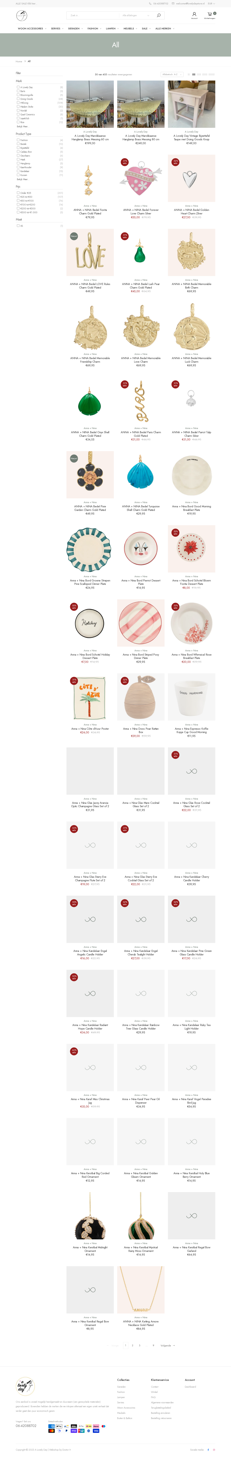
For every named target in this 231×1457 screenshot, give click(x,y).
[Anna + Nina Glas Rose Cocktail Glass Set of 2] (191, 771)
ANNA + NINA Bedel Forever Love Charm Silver (141, 211)
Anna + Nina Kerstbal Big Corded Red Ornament (90, 1175)
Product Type (23, 134)
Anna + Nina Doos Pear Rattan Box (141, 730)
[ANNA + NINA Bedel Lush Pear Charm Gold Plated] (141, 252)
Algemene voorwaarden (162, 1402)
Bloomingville (26, 95)
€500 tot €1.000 (28, 212)
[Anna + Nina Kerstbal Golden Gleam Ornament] (141, 1141)
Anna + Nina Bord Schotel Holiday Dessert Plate (90, 656)
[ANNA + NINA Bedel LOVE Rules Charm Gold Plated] (90, 252)
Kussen (23, 175)
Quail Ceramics (27, 114)
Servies (120, 1402)
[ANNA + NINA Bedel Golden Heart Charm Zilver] (191, 178)
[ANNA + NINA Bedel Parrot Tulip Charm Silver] (191, 400)
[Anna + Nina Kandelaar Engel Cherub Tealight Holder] (141, 919)
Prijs (18, 186)
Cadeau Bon (26, 151)
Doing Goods (26, 99)
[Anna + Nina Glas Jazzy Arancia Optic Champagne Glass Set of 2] (90, 771)
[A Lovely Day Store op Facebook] (208, 1450)
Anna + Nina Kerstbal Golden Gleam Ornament (141, 1175)
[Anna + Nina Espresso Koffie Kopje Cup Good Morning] (191, 697)
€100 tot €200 (27, 204)
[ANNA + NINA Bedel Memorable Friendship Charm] (90, 326)
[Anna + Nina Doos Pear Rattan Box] (141, 697)
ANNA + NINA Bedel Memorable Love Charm (141, 360)
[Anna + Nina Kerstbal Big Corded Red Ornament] (90, 1141)
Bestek (23, 144)
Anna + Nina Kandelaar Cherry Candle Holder (191, 878)
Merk (19, 81)
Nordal (23, 110)
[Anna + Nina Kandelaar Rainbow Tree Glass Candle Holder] (141, 993)
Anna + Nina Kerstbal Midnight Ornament (90, 1249)
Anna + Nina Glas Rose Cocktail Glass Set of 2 (191, 804)
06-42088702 (26, 1425)
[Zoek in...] (159, 15)
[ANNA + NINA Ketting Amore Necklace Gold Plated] (141, 1289)
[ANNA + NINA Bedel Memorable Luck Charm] (191, 326)
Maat (19, 219)
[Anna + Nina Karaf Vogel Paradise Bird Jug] (191, 1067)
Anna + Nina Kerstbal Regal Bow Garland (191, 1249)
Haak (22, 159)
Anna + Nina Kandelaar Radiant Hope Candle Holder (90, 1027)
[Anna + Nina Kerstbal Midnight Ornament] (90, 1215)
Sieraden (121, 1386)
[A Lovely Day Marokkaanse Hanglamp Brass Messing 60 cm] (90, 104)
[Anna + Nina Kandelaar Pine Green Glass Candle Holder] (191, 919)
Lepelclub (24, 118)
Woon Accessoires (126, 1407)
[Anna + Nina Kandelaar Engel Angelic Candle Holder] (90, 919)
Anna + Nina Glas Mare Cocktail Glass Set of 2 (140, 804)
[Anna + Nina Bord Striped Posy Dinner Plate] (141, 623)
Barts (22, 91)
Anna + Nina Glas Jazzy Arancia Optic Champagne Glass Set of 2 (90, 804)
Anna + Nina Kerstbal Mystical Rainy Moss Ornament (141, 1249)
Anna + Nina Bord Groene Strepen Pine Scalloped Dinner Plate (90, 582)
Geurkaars (25, 155)
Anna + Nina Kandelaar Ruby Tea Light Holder (191, 1027)
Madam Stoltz (26, 106)
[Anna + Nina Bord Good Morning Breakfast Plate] (191, 474)
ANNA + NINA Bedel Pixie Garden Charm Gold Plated (90, 508)
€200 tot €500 (28, 208)
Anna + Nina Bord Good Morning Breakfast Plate (191, 508)
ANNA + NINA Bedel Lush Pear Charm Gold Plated (141, 286)
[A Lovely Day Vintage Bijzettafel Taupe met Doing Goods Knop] (191, 104)
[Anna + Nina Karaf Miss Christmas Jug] (90, 1067)
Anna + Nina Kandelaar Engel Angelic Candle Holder (90, 952)
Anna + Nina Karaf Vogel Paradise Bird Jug (191, 1101)
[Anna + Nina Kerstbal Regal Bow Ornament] (90, 1289)
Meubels (121, 1413)
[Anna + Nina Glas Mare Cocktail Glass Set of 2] (141, 771)
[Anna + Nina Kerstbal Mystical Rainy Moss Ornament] (141, 1215)
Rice (22, 122)
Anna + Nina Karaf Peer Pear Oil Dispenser (141, 1101)
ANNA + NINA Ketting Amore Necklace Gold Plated (141, 1323)
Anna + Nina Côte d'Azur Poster (90, 729)
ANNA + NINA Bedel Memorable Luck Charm (191, 360)
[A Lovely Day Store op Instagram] (214, 1450)
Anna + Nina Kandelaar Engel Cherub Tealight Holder (141, 952)
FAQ (153, 1397)
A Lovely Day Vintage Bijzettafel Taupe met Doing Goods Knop (192, 137)
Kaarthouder (26, 167)
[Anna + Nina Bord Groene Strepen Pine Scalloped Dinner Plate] (90, 549)
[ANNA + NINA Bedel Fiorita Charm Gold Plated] (90, 178)
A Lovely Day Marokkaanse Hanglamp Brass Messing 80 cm (140, 137)
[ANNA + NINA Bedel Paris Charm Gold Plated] (141, 400)
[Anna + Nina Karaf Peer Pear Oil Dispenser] (141, 1067)
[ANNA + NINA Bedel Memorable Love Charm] (141, 326)
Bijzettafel (24, 148)
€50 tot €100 (27, 200)
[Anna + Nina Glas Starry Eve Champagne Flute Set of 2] (90, 845)
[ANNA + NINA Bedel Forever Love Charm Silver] (141, 178)
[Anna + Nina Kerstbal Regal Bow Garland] (191, 1215)
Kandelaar (24, 171)
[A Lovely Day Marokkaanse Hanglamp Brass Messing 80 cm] (141, 104)
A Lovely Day (26, 87)
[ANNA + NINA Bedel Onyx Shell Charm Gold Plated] (90, 400)
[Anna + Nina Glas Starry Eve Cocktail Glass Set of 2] (141, 845)
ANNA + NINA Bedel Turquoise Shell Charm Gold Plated (141, 508)
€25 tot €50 (26, 197)
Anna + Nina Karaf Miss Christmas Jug (90, 1101)
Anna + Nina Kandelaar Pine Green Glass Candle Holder (191, 952)
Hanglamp (25, 163)
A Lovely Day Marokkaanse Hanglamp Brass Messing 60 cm (90, 137)
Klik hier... (32, 3)
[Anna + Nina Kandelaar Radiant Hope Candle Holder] (90, 993)
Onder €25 (25, 193)
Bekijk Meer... (23, 126)
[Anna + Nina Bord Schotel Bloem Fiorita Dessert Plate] (191, 549)
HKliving (24, 103)
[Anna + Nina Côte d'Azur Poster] (90, 697)
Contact (154, 1386)
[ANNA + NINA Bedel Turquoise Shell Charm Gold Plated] (141, 474)
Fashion (24, 140)
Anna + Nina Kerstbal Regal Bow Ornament (90, 1323)
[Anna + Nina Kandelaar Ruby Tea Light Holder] (191, 993)
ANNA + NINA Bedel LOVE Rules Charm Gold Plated (90, 286)
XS (21, 226)
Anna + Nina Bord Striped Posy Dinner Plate (141, 656)
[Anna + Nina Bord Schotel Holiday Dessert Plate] (90, 623)
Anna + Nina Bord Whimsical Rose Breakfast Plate (192, 656)
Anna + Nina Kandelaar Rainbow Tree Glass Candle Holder (140, 1027)
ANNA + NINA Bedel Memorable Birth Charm (191, 286)
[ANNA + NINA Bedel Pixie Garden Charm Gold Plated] (90, 474)
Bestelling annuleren (160, 1413)
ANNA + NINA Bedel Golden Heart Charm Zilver (191, 211)
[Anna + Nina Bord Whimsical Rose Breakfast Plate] (191, 623)
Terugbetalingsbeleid (161, 1407)
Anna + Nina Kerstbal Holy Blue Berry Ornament (192, 1175)
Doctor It (66, 1449)
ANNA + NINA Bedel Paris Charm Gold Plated (141, 434)
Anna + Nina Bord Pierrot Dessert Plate (140, 582)
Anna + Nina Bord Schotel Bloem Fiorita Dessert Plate (191, 582)
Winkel (154, 1392)
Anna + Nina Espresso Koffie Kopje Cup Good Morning (191, 730)
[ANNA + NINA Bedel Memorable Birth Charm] (191, 252)
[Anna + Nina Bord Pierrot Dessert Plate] (141, 549)
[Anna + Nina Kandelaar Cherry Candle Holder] (191, 845)
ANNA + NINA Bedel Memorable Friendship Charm (90, 360)
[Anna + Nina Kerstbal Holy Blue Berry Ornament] (191, 1141)
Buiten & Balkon (124, 1418)
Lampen (121, 1397)
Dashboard (190, 1386)
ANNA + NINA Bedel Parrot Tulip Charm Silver (191, 434)
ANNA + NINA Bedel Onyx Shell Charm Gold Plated (90, 434)
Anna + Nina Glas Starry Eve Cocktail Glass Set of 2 (141, 878)
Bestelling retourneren (161, 1418)
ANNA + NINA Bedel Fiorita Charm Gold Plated (90, 211)
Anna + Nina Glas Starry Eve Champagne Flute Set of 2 (90, 878)
